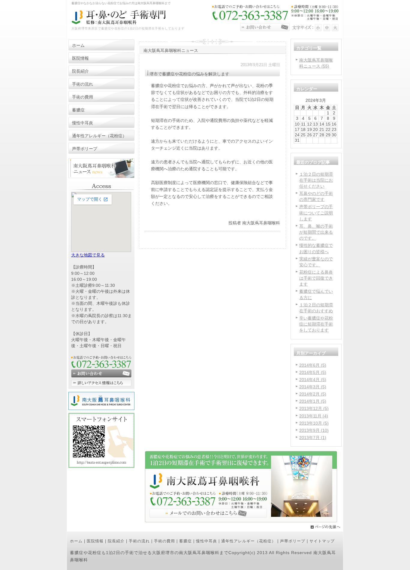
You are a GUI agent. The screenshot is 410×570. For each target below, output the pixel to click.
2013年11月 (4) (313, 416)
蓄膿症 (185, 541)
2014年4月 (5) (312, 379)
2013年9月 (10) (314, 430)
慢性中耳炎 (206, 541)
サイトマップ (322, 541)
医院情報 (95, 541)
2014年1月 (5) (312, 401)
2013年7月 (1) (312, 437)
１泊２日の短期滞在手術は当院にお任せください (316, 180)
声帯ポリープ (292, 541)
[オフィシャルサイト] (101, 408)
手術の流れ (139, 541)
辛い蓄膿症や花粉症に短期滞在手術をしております (316, 324)
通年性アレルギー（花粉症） (248, 541)
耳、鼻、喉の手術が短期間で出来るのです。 (316, 232)
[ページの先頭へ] (326, 527)
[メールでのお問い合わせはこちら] (241, 520)
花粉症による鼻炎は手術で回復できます (316, 278)
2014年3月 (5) (312, 386)
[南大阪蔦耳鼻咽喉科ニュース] (101, 176)
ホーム (76, 541)
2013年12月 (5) (314, 408)
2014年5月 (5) (312, 372)
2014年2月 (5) (312, 394)
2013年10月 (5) (314, 423)
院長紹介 (116, 541)
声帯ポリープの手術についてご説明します (316, 212)
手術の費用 (164, 541)
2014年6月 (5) (312, 365)
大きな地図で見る (88, 255)
